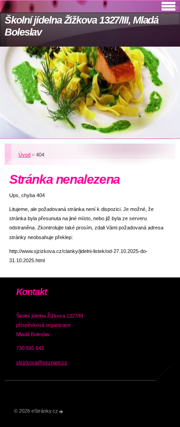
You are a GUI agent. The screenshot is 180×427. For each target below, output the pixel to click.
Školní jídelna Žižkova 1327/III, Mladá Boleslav (81, 26)
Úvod (24, 154)
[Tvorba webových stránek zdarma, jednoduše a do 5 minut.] (61, 411)
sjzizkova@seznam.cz (41, 362)
